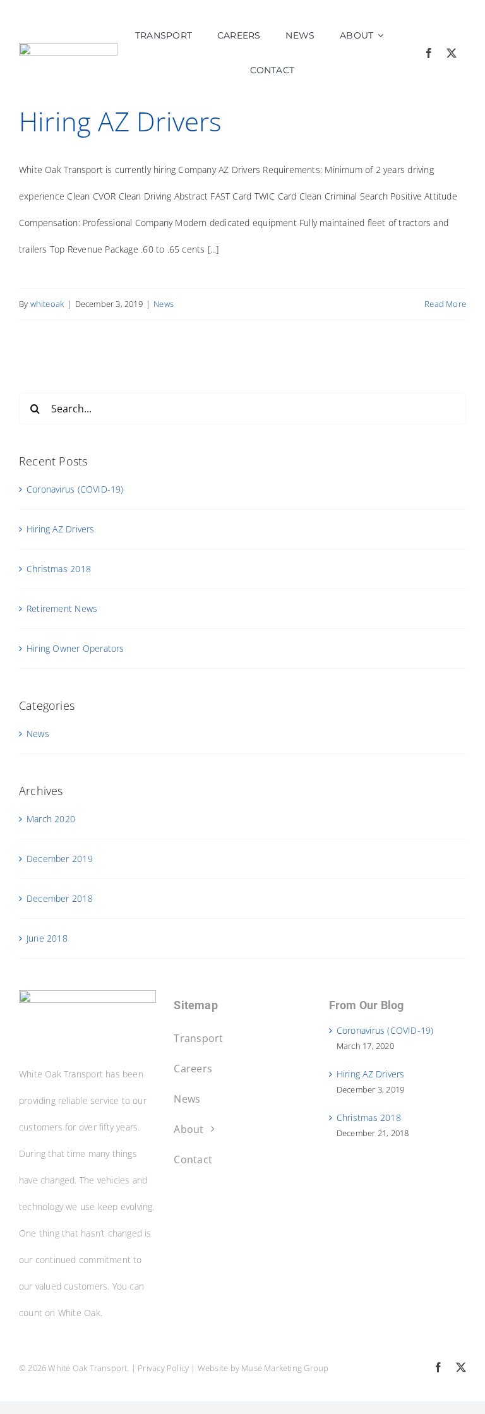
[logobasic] (68, 47)
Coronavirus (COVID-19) (75, 489)
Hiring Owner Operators (75, 648)
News (163, 303)
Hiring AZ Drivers (120, 121)
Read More (445, 303)
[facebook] (429, 53)
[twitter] (451, 53)
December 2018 (60, 898)
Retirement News (62, 608)
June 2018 (47, 938)
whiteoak (47, 303)
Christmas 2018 (59, 569)
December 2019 (60, 859)
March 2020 (51, 819)
